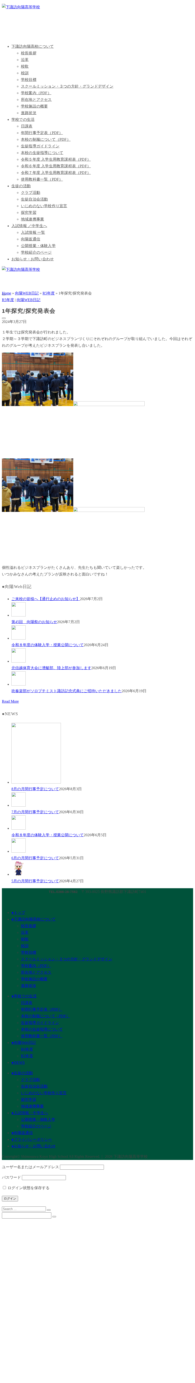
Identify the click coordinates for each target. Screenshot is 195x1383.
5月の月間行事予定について (35, 881)
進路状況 (28, 113)
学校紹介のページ (36, 252)
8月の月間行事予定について (35, 789)
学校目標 (28, 80)
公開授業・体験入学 (38, 246)
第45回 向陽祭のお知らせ (34, 622)
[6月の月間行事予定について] (102, 846)
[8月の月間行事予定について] (102, 754)
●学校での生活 (24, 996)
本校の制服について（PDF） (46, 139)
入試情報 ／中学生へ (29, 226)
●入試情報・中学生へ (29, 1113)
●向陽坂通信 (22, 1133)
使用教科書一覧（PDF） (42, 179)
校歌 (25, 66)
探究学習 (28, 212)
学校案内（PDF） (36, 93)
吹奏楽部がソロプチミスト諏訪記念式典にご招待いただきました (66, 691)
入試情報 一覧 (33, 232)
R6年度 (27, 1049)
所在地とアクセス (36, 100)
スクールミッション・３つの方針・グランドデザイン (67, 86)
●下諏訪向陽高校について (33, 919)
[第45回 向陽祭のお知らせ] (102, 610)
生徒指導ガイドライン (40, 146)
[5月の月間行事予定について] (102, 869)
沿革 (25, 60)
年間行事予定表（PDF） (42, 133)
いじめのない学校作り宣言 (44, 206)
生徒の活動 (21, 186)
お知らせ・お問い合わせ (32, 259)
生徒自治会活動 (34, 199)
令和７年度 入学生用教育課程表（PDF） (56, 173)
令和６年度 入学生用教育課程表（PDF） (56, 166)
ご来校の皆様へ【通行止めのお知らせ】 (45, 599)
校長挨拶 (28, 53)
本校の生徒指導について (42, 153)
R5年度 (8, 300)
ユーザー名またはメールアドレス (30, 1167)
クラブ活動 (30, 193)
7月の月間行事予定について (35, 812)
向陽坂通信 (30, 239)
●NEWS (18, 1063)
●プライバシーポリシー (31, 1139)
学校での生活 (22, 119)
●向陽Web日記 (23, 1043)
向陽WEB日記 (28, 300)
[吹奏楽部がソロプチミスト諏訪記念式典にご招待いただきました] (102, 679)
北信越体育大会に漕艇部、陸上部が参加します (51, 668)
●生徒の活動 (22, 1073)
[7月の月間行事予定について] (102, 800)
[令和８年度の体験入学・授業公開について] (102, 633)
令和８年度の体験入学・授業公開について (47, 645)
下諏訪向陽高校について (32, 46)
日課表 (27, 126)
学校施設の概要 (34, 106)
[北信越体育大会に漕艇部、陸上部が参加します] (102, 656)
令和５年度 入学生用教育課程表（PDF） (56, 159)
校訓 (25, 73)
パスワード (11, 1177)
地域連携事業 (32, 219)
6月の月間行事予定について (35, 858)
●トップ (18, 913)
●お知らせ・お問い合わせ (33, 1146)
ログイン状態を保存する (28, 1188)
